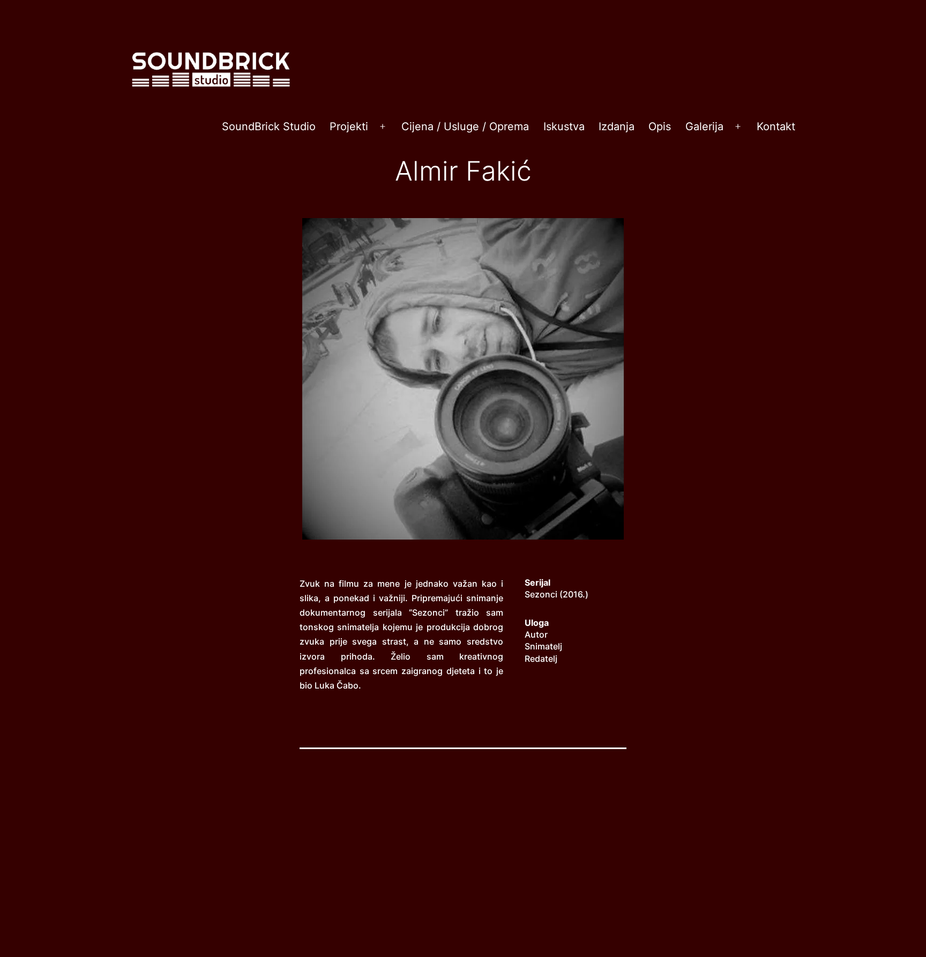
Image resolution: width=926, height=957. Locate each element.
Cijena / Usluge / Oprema (465, 126)
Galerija (704, 126)
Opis (659, 126)
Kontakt (776, 126)
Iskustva (564, 126)
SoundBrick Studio (269, 126)
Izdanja (616, 126)
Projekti (349, 126)
